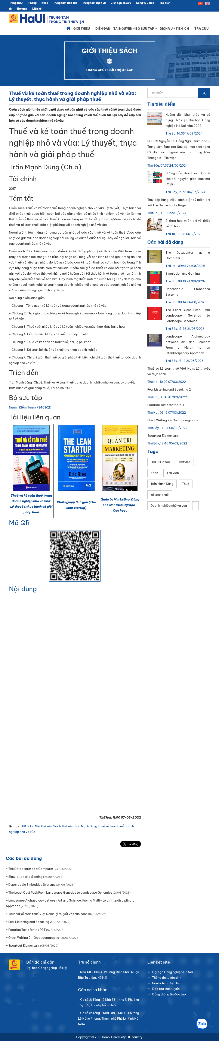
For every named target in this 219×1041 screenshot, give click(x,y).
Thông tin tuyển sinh (166, 978)
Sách (57, 826)
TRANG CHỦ (95, 70)
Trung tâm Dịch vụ (94, 2)
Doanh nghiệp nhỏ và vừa (169, 506)
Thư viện (46, 826)
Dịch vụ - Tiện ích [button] (174, 29)
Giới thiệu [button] (81, 29)
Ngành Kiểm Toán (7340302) (30, 407)
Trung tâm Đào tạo (65, 2)
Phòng (32, 2)
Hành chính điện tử (165, 983)
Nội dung (23, 589)
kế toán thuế (115, 826)
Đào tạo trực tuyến (166, 989)
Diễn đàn (102, 29)
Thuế (101, 826)
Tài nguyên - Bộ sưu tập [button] (134, 29)
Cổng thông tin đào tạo (169, 994)
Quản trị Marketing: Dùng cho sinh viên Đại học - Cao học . (120, 505)
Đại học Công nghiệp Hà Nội (172, 972)
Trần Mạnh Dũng (85, 826)
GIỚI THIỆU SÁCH (120, 70)
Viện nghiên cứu (121, 2)
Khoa (44, 2)
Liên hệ (36, 8)
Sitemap (21, 8)
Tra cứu (201, 29)
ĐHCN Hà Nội (30, 826)
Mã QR (19, 523)
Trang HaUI (16, 2)
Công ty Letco (145, 2)
